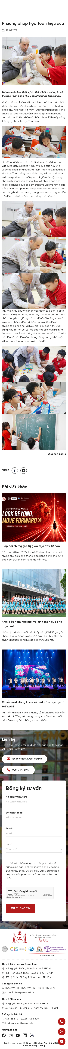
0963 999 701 (12, 988)
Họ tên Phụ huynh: (17, 797)
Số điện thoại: (15, 812)
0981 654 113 (12, 1019)
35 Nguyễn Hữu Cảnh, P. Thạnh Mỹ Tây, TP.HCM (31, 1008)
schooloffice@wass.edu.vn (20, 992)
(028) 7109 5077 (46, 988)
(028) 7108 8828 (30, 1019)
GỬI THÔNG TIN (20, 908)
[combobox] (34, 849)
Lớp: (9, 844)
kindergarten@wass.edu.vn (20, 1023)
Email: (10, 828)
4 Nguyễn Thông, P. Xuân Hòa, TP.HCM (27, 1003)
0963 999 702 (28, 988)
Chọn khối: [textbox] (12, 849)
